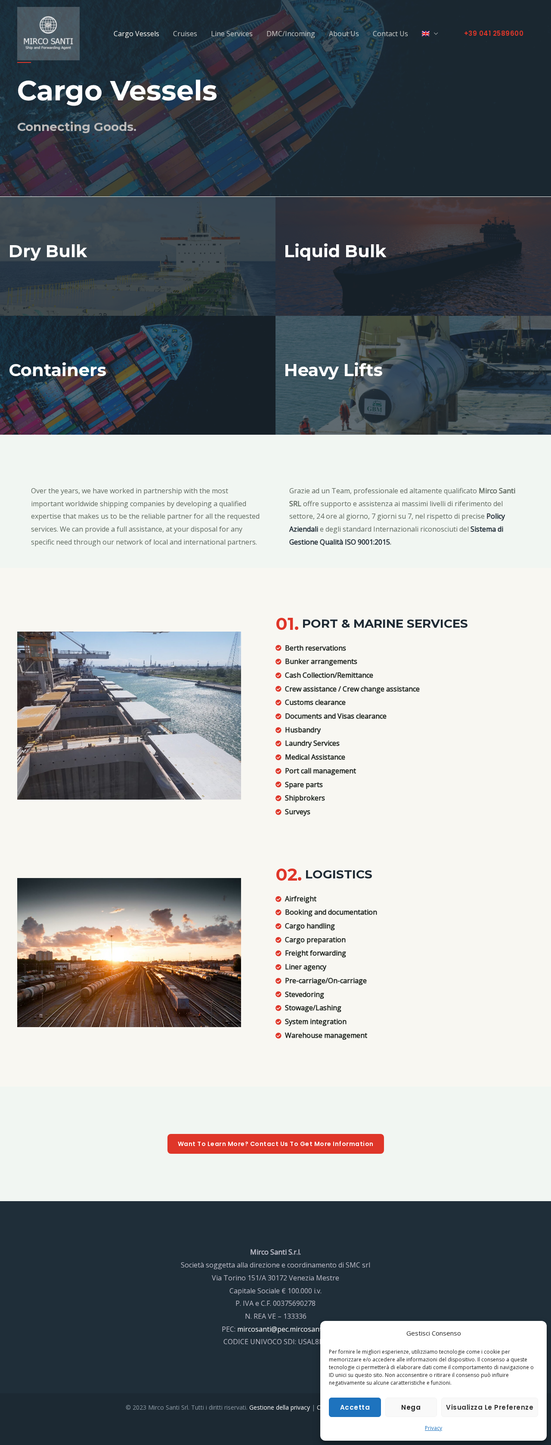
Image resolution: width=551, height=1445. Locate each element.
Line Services (232, 33)
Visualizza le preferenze (489, 1407)
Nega (411, 1407)
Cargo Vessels (136, 33)
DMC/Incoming (290, 33)
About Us (344, 33)
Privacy (433, 1428)
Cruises (185, 33)
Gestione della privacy (279, 1407)
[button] (494, 33)
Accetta (355, 1407)
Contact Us (390, 33)
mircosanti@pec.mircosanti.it (283, 1329)
